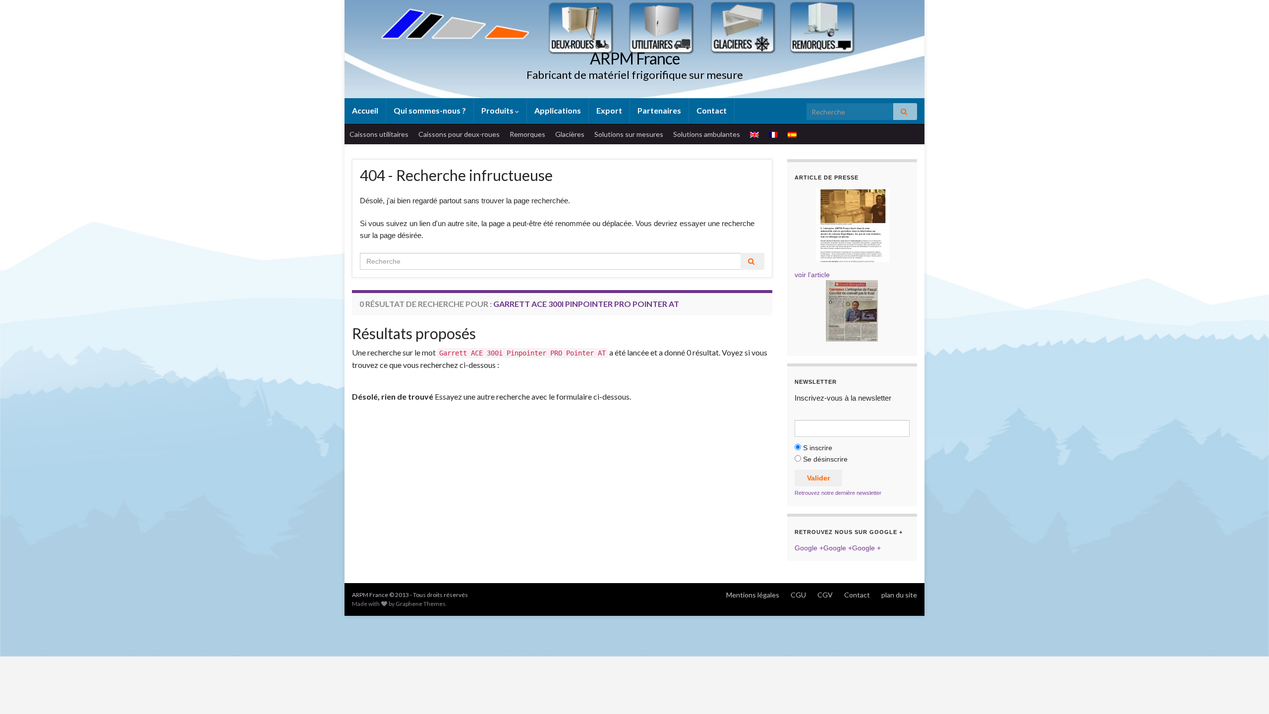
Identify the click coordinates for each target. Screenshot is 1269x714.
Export (609, 110)
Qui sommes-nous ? (430, 110)
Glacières (569, 134)
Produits (498, 110)
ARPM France (635, 58)
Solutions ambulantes (706, 134)
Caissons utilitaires (378, 134)
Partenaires (659, 110)
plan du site (899, 595)
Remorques (527, 134)
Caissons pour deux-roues (459, 134)
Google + (809, 548)
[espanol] (792, 134)
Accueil (365, 110)
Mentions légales (752, 595)
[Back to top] (1246, 691)
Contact (711, 110)
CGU (798, 595)
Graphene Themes (421, 603)
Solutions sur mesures (628, 134)
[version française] (773, 134)
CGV (825, 595)
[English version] (754, 134)
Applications (557, 110)
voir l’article (812, 275)
